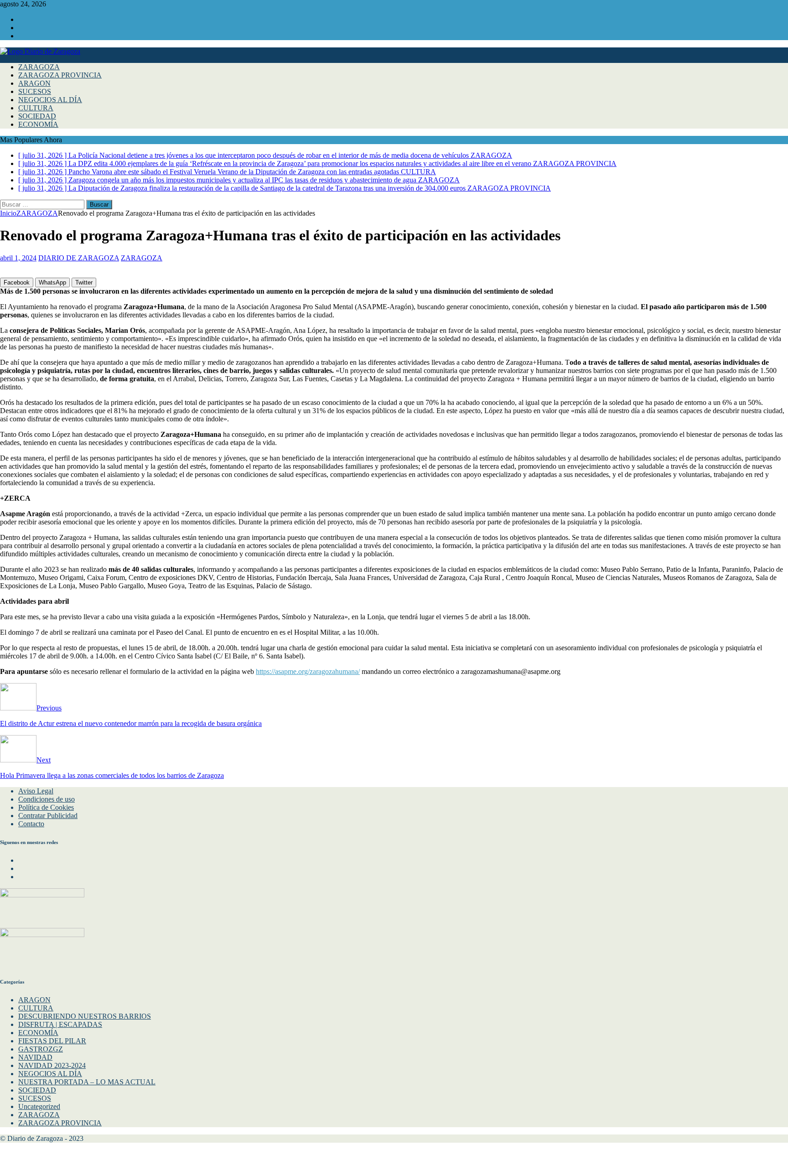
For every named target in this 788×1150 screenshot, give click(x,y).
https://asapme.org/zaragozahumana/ (308, 671)
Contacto (31, 824)
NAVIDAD (35, 1057)
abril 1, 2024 (18, 258)
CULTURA (35, 108)
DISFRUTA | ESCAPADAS (60, 1024)
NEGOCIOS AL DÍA (50, 100)
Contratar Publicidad (48, 815)
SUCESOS (34, 91)
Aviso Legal (35, 791)
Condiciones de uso (46, 799)
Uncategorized (39, 1106)
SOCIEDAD (37, 116)
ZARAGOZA (39, 67)
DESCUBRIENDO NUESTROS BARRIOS (84, 1016)
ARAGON (34, 83)
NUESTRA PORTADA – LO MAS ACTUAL (87, 1082)
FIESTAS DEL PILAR (52, 1041)
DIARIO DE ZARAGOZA (78, 258)
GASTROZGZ (40, 1049)
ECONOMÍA (38, 124)
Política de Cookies (46, 807)
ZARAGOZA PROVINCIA (60, 75)
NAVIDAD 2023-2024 (52, 1065)
